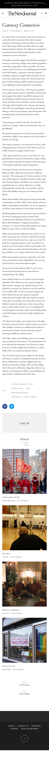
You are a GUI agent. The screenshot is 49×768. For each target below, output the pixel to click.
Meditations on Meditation (11, 610)
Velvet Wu (5, 557)
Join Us (11, 726)
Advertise (36, 726)
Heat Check (6, 554)
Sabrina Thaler (6, 669)
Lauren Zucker (17, 388)
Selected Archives (29, 729)
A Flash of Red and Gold (10, 497)
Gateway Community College (22, 384)
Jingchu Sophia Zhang (8, 501)
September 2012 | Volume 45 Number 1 (24, 397)
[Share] (4, 406)
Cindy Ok (5, 31)
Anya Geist (5, 613)
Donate (14, 729)
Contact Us (23, 726)
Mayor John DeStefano (20, 392)
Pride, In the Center (8, 666)
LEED (28, 388)
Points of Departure (16, 31)
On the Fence (24, 683)
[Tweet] (11, 406)
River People (24, 692)
